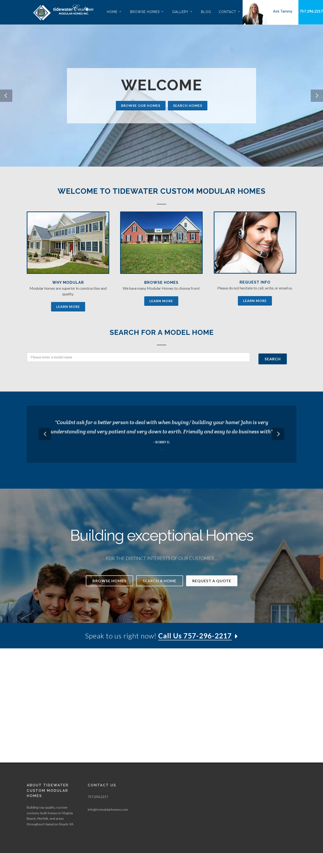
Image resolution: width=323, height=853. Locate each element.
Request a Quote (211, 580)
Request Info (255, 282)
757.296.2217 (311, 11)
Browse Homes (161, 282)
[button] (6, 96)
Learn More (68, 307)
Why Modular (68, 282)
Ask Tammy (282, 11)
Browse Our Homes (140, 105)
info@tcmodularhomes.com (108, 809)
